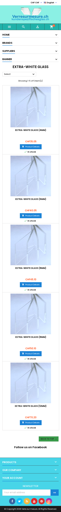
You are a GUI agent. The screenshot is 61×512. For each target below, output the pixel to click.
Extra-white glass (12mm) (31, 406)
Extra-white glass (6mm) (30, 199)
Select (19, 74)
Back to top (49, 439)
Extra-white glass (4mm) (30, 130)
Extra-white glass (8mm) (30, 268)
